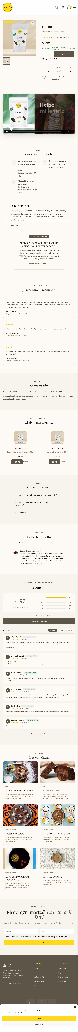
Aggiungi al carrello (63, 54)
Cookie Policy (30, 1029)
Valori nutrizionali (33, 543)
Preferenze (39, 1024)
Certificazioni (49, 543)
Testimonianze (39, 981)
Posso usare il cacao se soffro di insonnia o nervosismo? (32, 503)
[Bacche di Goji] (20, 437)
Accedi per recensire (39, 621)
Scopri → (26, 462)
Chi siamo (37, 973)
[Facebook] (5, 983)
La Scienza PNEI (39, 977)
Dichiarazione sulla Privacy (43, 1029)
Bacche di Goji (20, 448)
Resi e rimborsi (63, 977)
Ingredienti (19, 543)
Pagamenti (62, 973)
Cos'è (36, 968)
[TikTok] (20, 983)
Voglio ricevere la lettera (39, 943)
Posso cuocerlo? (20, 512)
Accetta (39, 1018)
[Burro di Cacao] (57, 437)
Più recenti (52, 630)
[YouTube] (15, 983)
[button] (75, 1007)
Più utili (62, 630)
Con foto (70, 630)
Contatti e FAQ (63, 981)
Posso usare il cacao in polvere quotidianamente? (35, 495)
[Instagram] (10, 983)
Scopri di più (55, 79)
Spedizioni (62, 968)
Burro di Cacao (57, 448)
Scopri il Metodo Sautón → (39, 263)
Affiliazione (62, 986)
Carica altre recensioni (39, 734)
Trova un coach (39, 986)
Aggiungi (17, 462)
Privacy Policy (18, 937)
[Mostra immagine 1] (6, 61)
